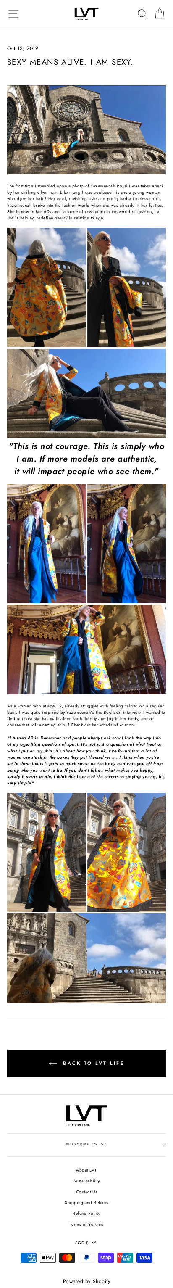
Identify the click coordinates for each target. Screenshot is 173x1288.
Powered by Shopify (86, 1281)
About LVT (86, 1170)
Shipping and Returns (86, 1202)
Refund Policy (86, 1213)
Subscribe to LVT (86, 1144)
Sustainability (86, 1181)
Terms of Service (86, 1224)
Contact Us (86, 1192)
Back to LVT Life (92, 1063)
